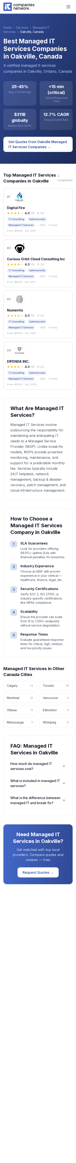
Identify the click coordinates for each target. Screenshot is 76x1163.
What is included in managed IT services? (38, 783)
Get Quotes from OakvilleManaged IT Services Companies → (37, 144)
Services (22, 27)
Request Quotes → (38, 872)
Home (7, 27)
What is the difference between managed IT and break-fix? (38, 800)
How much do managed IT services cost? (38, 766)
